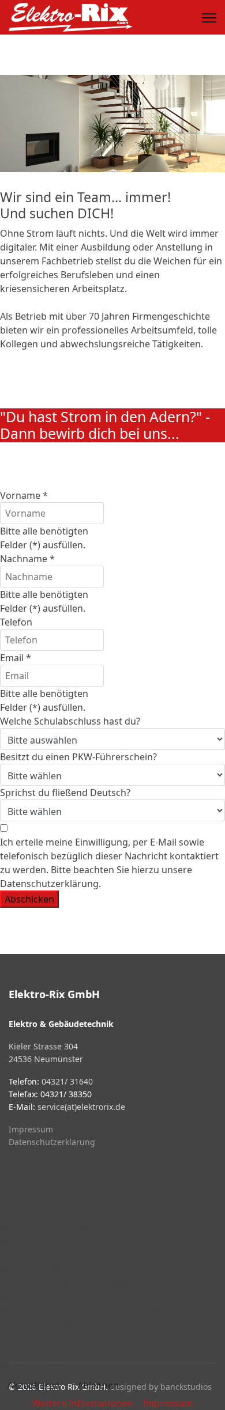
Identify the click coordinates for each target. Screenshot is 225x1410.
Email (15, 657)
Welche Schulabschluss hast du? (70, 721)
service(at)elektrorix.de (81, 1106)
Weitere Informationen (82, 1403)
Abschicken (29, 899)
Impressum (31, 1129)
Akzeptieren (33, 1385)
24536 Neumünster (46, 1058)
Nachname (27, 558)
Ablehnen (98, 1385)
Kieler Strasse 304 (43, 1046)
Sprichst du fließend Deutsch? (65, 792)
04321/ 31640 (67, 1081)
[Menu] (209, 18)
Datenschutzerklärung (52, 1141)
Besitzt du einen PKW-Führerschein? (78, 757)
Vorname (24, 495)
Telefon (16, 622)
